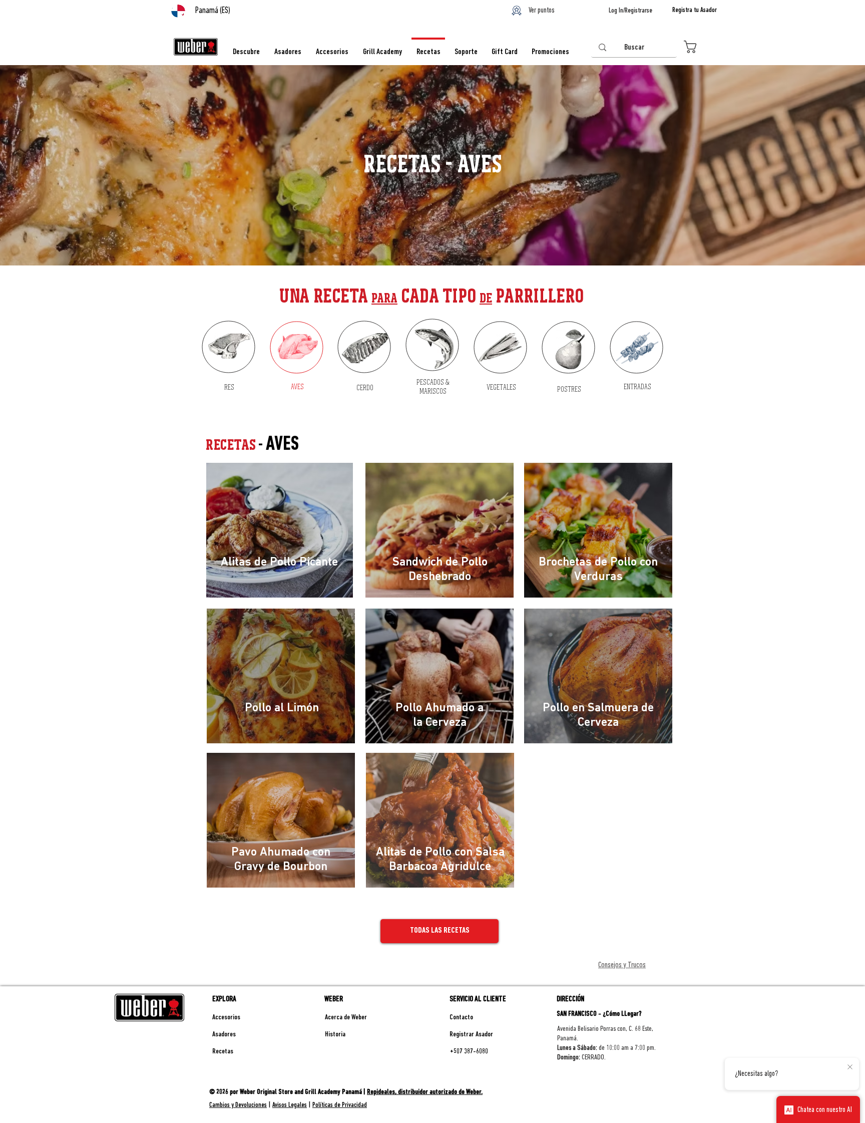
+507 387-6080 (469, 1051)
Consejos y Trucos (622, 965)
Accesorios (226, 1017)
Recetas (222, 1051)
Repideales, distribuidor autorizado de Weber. (425, 1092)
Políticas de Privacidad (339, 1105)
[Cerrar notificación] (850, 1067)
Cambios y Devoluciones (238, 1105)
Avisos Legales (289, 1105)
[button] (700, 47)
